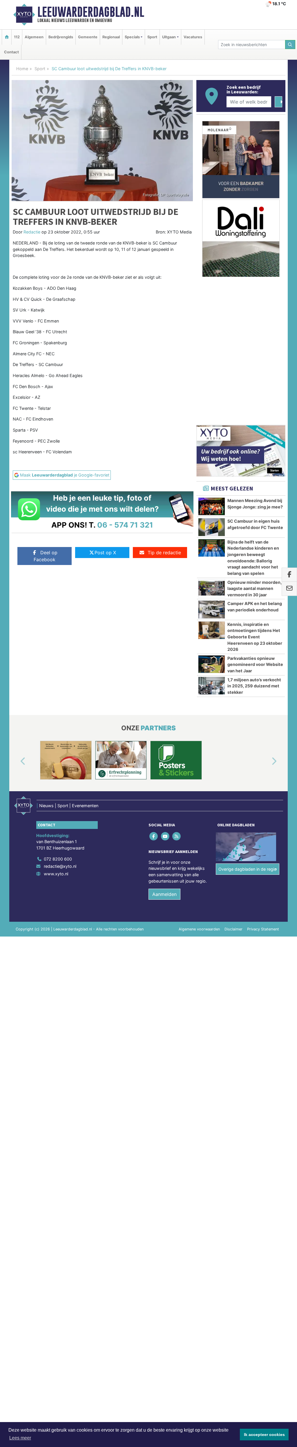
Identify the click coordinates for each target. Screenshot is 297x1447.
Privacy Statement (263, 929)
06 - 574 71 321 (125, 524)
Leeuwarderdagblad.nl (90, 12)
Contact (11, 52)
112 (17, 37)
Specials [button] (132, 37)
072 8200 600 (58, 858)
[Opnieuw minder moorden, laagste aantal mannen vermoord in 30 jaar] (211, 588)
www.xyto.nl (56, 873)
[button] (16, 761)
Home (22, 68)
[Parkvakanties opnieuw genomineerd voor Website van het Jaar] (211, 664)
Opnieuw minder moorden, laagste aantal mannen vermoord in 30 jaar (254, 588)
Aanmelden (164, 894)
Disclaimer (233, 929)
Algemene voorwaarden (199, 929)
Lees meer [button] (20, 1437)
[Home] (6, 37)
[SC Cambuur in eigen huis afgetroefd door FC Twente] (211, 527)
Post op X (105, 552)
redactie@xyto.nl (60, 866)
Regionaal (111, 37)
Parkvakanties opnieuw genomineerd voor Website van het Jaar (255, 664)
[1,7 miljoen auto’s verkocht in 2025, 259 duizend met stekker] (211, 686)
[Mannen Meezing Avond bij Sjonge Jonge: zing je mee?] (211, 506)
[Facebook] (154, 836)
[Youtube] (165, 836)
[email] (289, 589)
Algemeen (34, 37)
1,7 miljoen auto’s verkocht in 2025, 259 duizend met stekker (254, 686)
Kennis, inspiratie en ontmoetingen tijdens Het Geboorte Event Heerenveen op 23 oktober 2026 (254, 637)
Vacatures (193, 37)
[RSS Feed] (176, 836)
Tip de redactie (164, 552)
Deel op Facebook (45, 556)
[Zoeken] (290, 44)
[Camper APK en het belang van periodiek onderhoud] (211, 609)
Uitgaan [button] (169, 37)
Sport (152, 37)
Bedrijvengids (60, 37)
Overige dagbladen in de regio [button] (247, 869)
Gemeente (87, 37)
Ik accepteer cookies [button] (264, 1434)
